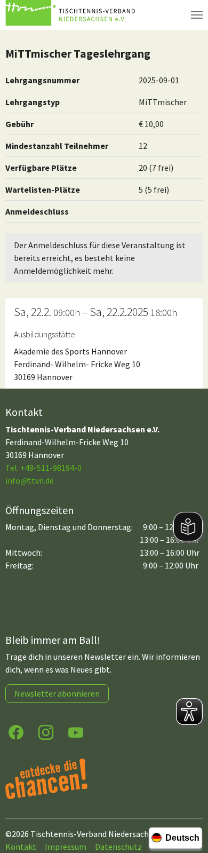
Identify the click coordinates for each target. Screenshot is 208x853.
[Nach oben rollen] (190, 803)
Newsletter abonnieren (57, 693)
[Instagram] (45, 731)
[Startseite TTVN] (72, 15)
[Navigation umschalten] (197, 15)
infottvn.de (29, 480)
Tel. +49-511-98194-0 (43, 467)
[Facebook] (16, 731)
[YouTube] (75, 731)
